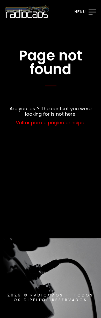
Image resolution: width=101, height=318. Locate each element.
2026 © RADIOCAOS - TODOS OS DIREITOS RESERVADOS (50, 297)
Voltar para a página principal (50, 122)
